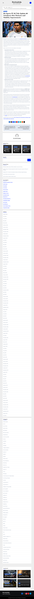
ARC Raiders (5, 430)
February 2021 (5, 320)
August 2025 (5, 238)
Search (4, 157)
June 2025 (5, 242)
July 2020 (4, 335)
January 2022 (5, 298)
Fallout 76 (4, 469)
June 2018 (5, 350)
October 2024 (5, 259)
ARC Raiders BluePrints (6, 198)
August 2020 (5, 333)
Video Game (5, 551)
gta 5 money (5, 493)
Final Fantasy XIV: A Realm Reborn (8, 475)
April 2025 (4, 246)
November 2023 (5, 279)
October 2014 (5, 409)
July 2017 (4, 374)
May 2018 (4, 352)
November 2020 (5, 326)
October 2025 (5, 233)
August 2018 (5, 346)
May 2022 (4, 292)
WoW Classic (5, 560)
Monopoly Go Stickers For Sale (7, 182)
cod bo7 (4, 443)
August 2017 (5, 372)
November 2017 (5, 365)
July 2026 (4, 216)
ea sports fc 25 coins (23, 38)
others (4, 525)
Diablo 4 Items (5, 191)
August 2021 (5, 309)
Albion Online (5, 428)
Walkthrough (5, 553)
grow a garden (5, 488)
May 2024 (4, 270)
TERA (4, 545)
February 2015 (5, 400)
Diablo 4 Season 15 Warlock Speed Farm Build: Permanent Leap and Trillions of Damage (24, 576)
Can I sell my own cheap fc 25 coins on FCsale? (26, 149)
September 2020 (6, 331)
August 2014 (5, 413)
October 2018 (5, 344)
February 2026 (5, 225)
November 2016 (5, 391)
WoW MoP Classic (6, 562)
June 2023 (5, 283)
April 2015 (4, 396)
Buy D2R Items (5, 204)
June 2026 (5, 218)
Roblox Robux (5, 538)
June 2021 (5, 313)
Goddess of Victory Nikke (7, 486)
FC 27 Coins (5, 187)
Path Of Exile (5, 527)
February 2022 (5, 296)
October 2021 (5, 305)
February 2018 (5, 359)
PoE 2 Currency (5, 189)
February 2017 (5, 385)
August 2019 (5, 339)
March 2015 (5, 398)
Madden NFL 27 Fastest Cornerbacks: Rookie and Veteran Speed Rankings (15, 172)
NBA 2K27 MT (5, 196)
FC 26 (4, 471)
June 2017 (5, 376)
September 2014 (5, 411)
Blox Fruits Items (6, 432)
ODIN (4, 523)
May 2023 (4, 285)
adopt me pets (5, 421)
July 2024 (4, 266)
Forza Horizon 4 (5, 482)
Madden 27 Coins (6, 193)
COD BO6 (4, 441)
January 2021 (5, 322)
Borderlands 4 (5, 434)
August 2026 (5, 214)
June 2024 (5, 268)
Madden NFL (5, 499)
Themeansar (24, 597)
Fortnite (4, 480)
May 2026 (4, 220)
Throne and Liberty (6, 549)
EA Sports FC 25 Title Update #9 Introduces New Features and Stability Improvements (15, 16)
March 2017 (5, 383)
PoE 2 (4, 534)
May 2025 (4, 244)
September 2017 (5, 370)
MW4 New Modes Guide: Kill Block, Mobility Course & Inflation (9, 576)
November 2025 (5, 231)
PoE (3, 532)
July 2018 (4, 348)
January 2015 (5, 402)
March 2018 (5, 357)
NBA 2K (4, 519)
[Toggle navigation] (3, 2)
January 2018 (5, 361)
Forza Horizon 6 (5, 484)
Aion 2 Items (5, 202)
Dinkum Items (5, 458)
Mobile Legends (5, 512)
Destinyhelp (16, 2)
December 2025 (5, 229)
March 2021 (5, 318)
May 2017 (4, 378)
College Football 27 (6, 447)
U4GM (6, 115)
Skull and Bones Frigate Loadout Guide (9, 176)
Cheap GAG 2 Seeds (6, 207)
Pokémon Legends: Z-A (7, 536)
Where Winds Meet (6, 558)
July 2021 (4, 311)
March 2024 (5, 272)
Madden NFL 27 (5, 501)
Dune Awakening (6, 460)
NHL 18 (4, 521)
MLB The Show (5, 510)
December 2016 (5, 389)
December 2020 (5, 324)
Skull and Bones (5, 540)
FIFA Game (5, 11)
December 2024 (5, 255)
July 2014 (4, 415)
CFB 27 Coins (5, 184)
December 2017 (5, 363)
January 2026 (5, 227)
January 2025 (5, 253)
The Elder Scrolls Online (7, 547)
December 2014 (5, 404)
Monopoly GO (5, 514)
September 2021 (5, 307)
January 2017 (5, 387)
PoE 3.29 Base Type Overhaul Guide (9, 174)
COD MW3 (4, 445)
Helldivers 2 (5, 495)
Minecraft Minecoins (6, 508)
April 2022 (5, 294)
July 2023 (4, 281)
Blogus (19, 597)
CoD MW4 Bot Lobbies (6, 200)
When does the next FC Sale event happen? (7, 149)
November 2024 (5, 257)
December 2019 (5, 337)
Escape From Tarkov (6, 467)
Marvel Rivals (5, 506)
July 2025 (4, 240)
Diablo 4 (4, 454)
